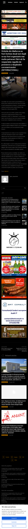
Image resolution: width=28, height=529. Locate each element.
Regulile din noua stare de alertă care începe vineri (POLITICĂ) (21, 350)
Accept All (14, 518)
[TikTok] (12, 460)
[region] (14, 517)
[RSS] (20, 457)
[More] (19, 96)
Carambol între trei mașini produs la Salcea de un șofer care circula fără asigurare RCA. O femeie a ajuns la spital (10, 201)
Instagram (15, 457)
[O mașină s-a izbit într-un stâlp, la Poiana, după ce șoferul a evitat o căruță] (24, 216)
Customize (14, 522)
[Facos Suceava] (14, 288)
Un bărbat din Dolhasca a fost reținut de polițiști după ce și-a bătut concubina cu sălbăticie (10, 222)
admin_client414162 (14, 176)
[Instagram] (12, 457)
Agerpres (6, 171)
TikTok (16, 460)
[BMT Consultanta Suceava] (14, 312)
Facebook (7, 457)
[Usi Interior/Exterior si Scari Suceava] (14, 332)
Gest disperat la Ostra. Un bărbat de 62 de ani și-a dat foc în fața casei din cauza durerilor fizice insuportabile (13, 402)
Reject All (14, 525)
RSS (23, 457)
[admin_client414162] (4, 179)
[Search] (25, 188)
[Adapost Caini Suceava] (14, 241)
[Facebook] (3, 457)
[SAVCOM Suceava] (14, 265)
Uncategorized (5, 73)
